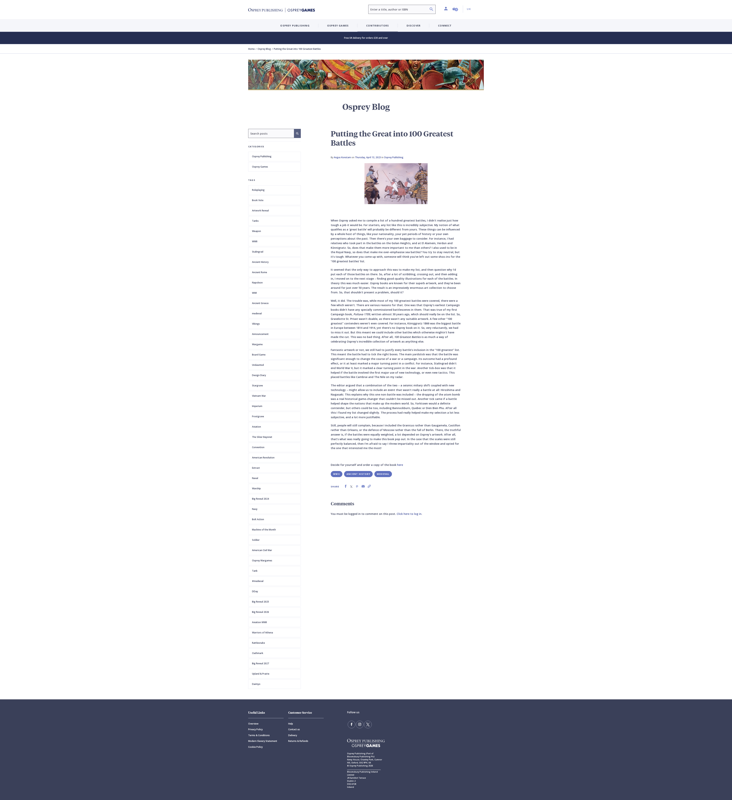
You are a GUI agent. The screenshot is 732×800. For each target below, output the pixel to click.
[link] (345, 486)
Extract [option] (256, 467)
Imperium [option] (257, 406)
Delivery (292, 735)
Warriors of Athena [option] (262, 632)
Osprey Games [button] (338, 25)
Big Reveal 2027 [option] (260, 663)
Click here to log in (409, 514)
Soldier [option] (256, 540)
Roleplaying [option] (258, 190)
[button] (455, 9)
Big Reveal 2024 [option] (260, 498)
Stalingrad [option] (257, 251)
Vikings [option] (256, 323)
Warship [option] (256, 488)
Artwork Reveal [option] (260, 210)
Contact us (294, 729)
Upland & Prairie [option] (260, 673)
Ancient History (358, 474)
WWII (336, 474)
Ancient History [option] (260, 262)
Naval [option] (255, 478)
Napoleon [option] (257, 282)
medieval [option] (257, 313)
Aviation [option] (256, 426)
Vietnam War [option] (259, 395)
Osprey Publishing (261, 156)
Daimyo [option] (256, 684)
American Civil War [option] (262, 550)
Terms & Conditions (259, 735)
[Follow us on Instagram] (360, 724)
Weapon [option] (256, 231)
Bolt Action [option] (258, 519)
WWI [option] (254, 292)
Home (251, 49)
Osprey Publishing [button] (294, 25)
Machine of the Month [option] (264, 529)
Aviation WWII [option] (259, 622)
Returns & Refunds (298, 741)
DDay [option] (255, 591)
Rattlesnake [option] (258, 642)
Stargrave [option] (257, 385)
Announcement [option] (260, 334)
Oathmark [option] (257, 653)
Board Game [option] (259, 354)
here (400, 465)
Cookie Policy (255, 747)
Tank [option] (255, 570)
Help (290, 723)
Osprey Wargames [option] (262, 560)
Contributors (377, 25)
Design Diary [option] (259, 375)
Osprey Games (260, 166)
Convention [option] (258, 447)
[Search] (431, 9)
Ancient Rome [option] (259, 272)
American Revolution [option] (263, 457)
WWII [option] (254, 241)
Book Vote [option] (257, 200)
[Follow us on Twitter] (368, 724)
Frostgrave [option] (258, 416)
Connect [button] (445, 25)
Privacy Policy (255, 729)
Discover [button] (414, 25)
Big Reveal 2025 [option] (260, 601)
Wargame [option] (257, 344)
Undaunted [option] (258, 365)
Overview (253, 723)
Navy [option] (254, 509)
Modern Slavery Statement (262, 741)
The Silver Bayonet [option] (262, 437)
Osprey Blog (264, 49)
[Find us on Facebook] (351, 724)
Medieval (383, 474)
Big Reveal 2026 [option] (260, 612)
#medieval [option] (257, 581)
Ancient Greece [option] (260, 303)
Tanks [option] (255, 220)
